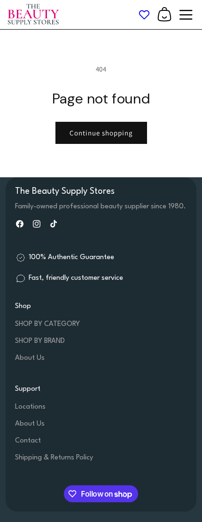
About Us (30, 358)
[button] (164, 14)
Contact (28, 440)
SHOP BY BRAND (40, 341)
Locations (30, 407)
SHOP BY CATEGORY (47, 324)
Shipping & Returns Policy (54, 457)
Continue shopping (101, 132)
